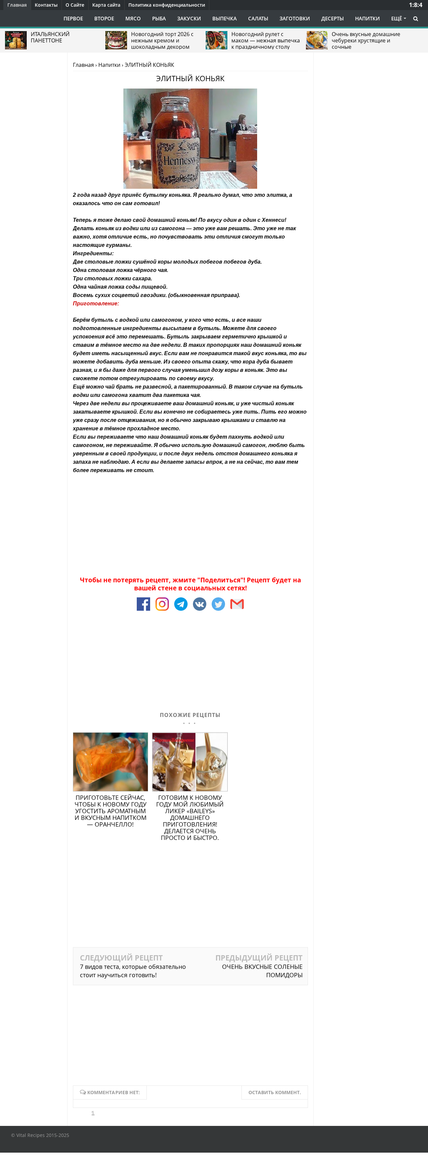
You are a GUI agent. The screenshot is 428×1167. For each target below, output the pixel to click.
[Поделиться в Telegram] (181, 610)
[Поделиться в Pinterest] (162, 610)
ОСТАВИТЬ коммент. (274, 1092)
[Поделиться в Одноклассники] (219, 610)
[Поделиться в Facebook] (144, 610)
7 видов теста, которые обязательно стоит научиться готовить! (133, 971)
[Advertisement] (190, 521)
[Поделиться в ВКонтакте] (200, 610)
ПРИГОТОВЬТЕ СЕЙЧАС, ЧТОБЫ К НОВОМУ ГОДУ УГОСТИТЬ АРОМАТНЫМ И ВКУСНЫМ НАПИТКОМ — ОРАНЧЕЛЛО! (110, 810)
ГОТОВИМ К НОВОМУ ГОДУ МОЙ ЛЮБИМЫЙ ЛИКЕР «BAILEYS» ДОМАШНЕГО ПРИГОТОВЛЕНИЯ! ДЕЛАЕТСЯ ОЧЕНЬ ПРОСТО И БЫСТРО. (190, 817)
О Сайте (75, 5)
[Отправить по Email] (237, 610)
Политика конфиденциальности (166, 5)
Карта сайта (106, 5)
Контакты (46, 5)
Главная (17, 5)
